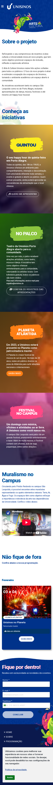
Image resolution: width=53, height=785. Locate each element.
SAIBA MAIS (14, 373)
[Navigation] (2, 6)
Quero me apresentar (24, 194)
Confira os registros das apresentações (27, 291)
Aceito (10, 777)
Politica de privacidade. (16, 770)
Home (8, 732)
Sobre (9, 737)
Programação (13, 741)
